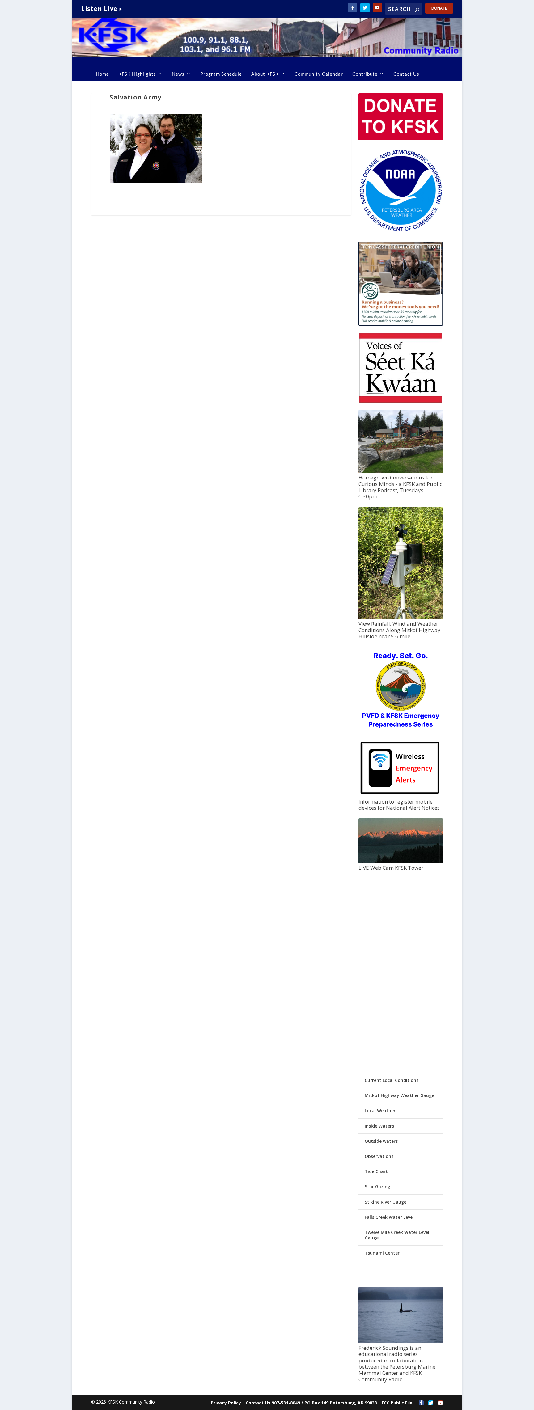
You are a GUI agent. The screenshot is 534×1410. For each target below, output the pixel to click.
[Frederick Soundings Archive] (400, 1342)
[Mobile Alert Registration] (399, 795)
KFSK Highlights (137, 74)
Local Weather (380, 1110)
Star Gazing (377, 1186)
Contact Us (406, 74)
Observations (379, 1156)
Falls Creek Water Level (389, 1217)
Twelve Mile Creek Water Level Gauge (397, 1235)
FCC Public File (397, 1403)
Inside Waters (379, 1126)
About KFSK (265, 74)
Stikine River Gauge (385, 1202)
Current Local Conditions (391, 1080)
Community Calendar (319, 74)
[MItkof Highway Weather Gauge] (400, 618)
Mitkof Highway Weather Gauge (399, 1095)
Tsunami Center (382, 1253)
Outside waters (381, 1141)
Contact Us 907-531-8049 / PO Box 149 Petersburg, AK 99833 (311, 1403)
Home (102, 74)
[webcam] (400, 862)
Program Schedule (221, 74)
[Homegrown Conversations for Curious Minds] (400, 472)
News (178, 74)
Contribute (365, 74)
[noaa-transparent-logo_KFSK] (400, 231)
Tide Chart (376, 1171)
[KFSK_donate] (400, 138)
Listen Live (99, 8)
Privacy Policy (226, 1403)
